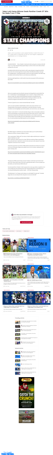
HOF (24, 6)
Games (45, 6)
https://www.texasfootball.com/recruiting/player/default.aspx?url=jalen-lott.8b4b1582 (26, 82)
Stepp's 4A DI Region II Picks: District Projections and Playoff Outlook (28, 356)
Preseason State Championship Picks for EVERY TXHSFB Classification (28, 330)
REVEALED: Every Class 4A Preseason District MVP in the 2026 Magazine (28, 352)
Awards (41, 6)
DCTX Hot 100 (22, 94)
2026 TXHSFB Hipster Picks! (35, 280)
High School (11, 6)
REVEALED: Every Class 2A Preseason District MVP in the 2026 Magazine (28, 342)
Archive (27, 6)
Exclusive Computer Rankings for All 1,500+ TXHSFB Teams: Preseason (29, 326)
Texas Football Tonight (34, 6)
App (37, 4)
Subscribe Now (7, 1)
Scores (23, 4)
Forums (49, 4)
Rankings (28, 4)
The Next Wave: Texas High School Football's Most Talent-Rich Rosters (28, 321)
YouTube (44, 4)
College (16, 6)
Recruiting (20, 6)
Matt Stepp (31, 286)
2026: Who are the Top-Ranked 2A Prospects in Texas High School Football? (29, 338)
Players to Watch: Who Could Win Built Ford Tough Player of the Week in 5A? (28, 368)
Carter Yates (13, 59)
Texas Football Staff (8, 311)
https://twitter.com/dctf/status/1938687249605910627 (19, 178)
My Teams (6, 6)
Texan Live (33, 4)
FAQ (48, 6)
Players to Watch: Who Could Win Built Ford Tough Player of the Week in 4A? (28, 372)
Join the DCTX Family (26, 222)
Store (40, 4)
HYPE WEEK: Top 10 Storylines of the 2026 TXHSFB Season (28, 334)
